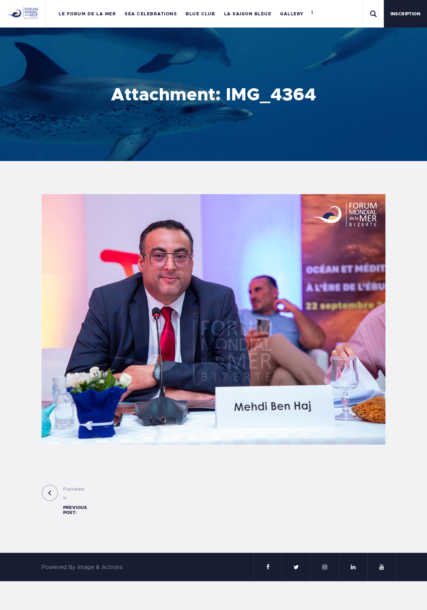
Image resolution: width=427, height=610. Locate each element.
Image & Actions (100, 567)
